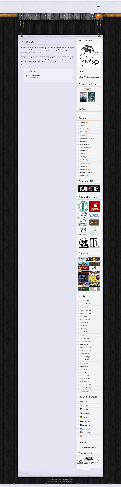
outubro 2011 (83, 353)
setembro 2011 (84, 357)
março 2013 (83, 301)
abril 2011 (82, 372)
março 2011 (83, 375)
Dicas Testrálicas (84, 144)
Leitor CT (82, 157)
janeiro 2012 (83, 344)
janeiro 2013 (83, 307)
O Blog (38, 16)
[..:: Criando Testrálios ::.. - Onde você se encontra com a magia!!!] (36, 8)
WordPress (56, 481)
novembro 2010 (84, 388)
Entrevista (82, 150)
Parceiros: (84, 253)
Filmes (81, 153)
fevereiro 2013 (84, 304)
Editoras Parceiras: (88, 197)
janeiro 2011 (83, 381)
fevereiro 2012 (84, 341)
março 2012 (83, 338)
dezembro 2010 (84, 385)
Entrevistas (47, 16)
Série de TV (83, 175)
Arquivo (82, 296)
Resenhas (75, 16)
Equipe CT (87, 461)
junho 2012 (83, 329)
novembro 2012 (84, 313)
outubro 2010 (83, 391)
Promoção (82, 166)
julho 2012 (82, 325)
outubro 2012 (83, 316)
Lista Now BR (83, 163)
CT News (82, 135)
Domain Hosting (70, 481)
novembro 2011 (84, 350)
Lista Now (82, 160)
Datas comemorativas (86, 138)
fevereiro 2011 (83, 378)
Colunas (82, 132)
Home (22, 16)
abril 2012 (82, 335)
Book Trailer (83, 129)
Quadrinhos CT (84, 169)
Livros (30, 16)
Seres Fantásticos (85, 172)
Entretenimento (84, 147)
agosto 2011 (83, 360)
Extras (66, 16)
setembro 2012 (84, 319)
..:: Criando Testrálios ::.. (66, 479)
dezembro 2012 (84, 310)
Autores (82, 125)
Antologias (57, 16)
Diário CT (82, 141)
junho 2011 (83, 366)
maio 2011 (82, 369)
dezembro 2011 (84, 347)
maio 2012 (82, 332)
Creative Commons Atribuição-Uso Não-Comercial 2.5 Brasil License (88, 463)
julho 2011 (82, 363)
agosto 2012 (83, 322)
